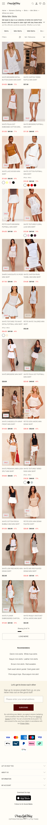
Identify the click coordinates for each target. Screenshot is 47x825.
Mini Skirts (33, 10)
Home (4, 10)
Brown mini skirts (18, 664)
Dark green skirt (33, 669)
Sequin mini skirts (16, 659)
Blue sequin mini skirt (30, 674)
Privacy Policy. (24, 723)
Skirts (25, 10)
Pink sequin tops (15, 674)
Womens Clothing (15, 10)
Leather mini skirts (31, 659)
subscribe (23, 708)
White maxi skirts (30, 654)
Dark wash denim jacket (17, 669)
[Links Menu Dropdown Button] (3, 3)
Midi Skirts (31, 31)
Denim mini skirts (16, 654)
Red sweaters (31, 664)
